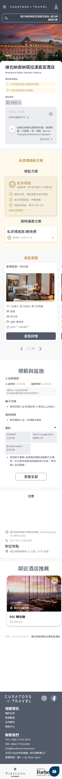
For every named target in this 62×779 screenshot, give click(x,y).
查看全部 (31, 476)
